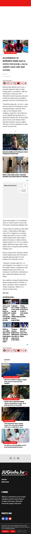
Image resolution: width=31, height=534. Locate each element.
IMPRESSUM (5, 482)
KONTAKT (4, 479)
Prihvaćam (5, 531)
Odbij (13, 531)
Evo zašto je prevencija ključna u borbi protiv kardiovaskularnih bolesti (15, 446)
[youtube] (10, 518)
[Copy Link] (22, 83)
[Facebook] (4, 83)
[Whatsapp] (11, 83)
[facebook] (3, 518)
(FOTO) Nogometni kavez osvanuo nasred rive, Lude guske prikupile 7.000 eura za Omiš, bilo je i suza (13, 425)
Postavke (20, 531)
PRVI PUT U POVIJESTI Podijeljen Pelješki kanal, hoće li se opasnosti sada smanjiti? (15, 381)
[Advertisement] (15, 23)
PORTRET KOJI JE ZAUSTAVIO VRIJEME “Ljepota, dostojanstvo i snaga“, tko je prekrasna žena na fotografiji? (15, 403)
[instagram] (6, 518)
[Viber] (15, 83)
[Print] (25, 83)
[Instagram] (8, 83)
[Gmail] (18, 83)
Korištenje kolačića (10, 528)
